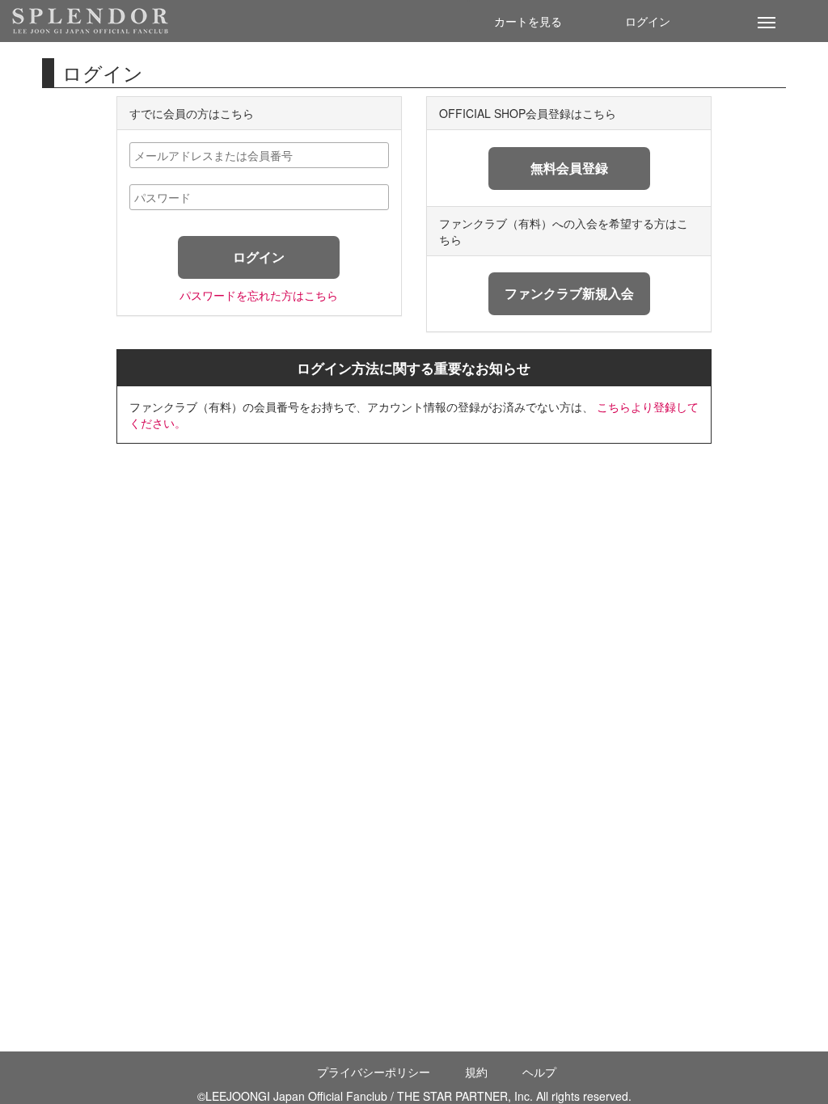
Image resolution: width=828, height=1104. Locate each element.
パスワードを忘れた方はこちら (259, 295)
